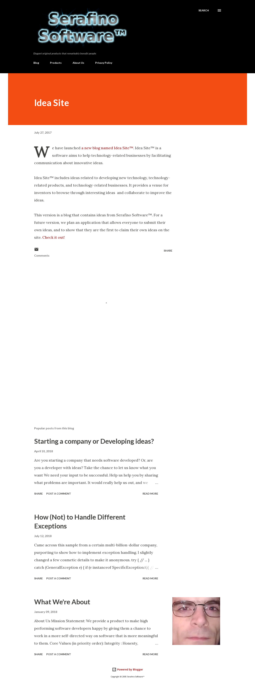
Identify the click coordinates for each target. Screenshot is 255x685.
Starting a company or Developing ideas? (94, 441)
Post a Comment (58, 493)
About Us (78, 62)
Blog (36, 62)
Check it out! (53, 237)
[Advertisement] (97, 380)
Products (56, 62)
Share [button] (168, 250)
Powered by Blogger (129, 669)
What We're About (62, 602)
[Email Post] (36, 250)
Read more (150, 493)
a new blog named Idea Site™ (107, 148)
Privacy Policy (103, 62)
